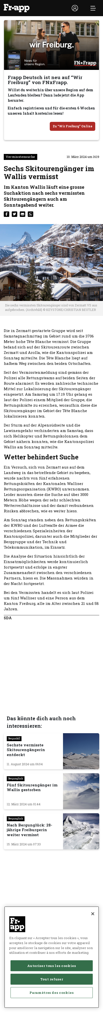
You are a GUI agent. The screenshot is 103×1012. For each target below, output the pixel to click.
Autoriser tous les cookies (51, 966)
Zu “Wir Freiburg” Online (72, 126)
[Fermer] (92, 913)
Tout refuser (51, 979)
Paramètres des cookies (52, 992)
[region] (51, 957)
